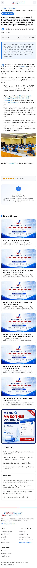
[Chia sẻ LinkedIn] (25, 37)
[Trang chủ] (18, 2)
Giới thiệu (3, 550)
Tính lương (22, 531)
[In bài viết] (33, 37)
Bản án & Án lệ (5, 534)
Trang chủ (4, 8)
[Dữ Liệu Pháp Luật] (12, 514)
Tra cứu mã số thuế (24, 537)
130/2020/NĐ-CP (13, 102)
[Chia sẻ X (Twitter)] (22, 37)
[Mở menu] (2, 2)
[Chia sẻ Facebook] (18, 37)
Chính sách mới (5, 542)
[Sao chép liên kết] (29, 37)
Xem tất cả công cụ (24, 542)
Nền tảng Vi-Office (6, 553)
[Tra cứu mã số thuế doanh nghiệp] (18, 426)
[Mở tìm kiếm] (34, 2)
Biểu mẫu (3, 537)
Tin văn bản (12, 8)
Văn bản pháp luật (6, 531)
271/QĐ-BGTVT (23, 66)
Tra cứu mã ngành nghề (26, 540)
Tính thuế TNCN (23, 534)
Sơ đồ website (5, 556)
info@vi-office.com (9, 523)
